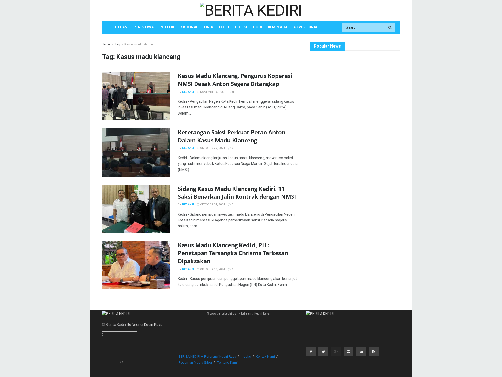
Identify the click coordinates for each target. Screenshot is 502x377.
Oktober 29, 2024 (212, 148)
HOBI (257, 27)
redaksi (188, 92)
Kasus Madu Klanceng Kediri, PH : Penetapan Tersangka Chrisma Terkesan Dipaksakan (233, 253)
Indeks (246, 356)
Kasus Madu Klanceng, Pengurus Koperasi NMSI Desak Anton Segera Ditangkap (235, 80)
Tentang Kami (227, 362)
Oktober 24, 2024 (212, 204)
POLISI (241, 27)
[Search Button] (390, 27)
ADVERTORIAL (306, 27)
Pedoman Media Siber (195, 362)
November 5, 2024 (212, 92)
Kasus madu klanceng (140, 44)
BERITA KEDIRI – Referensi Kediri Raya (207, 356)
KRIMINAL (189, 27)
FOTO (224, 27)
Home (106, 44)
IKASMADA (278, 27)
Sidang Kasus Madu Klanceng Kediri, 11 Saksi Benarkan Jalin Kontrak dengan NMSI (237, 193)
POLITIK (167, 27)
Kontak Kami (265, 356)
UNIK (208, 27)
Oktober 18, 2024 (212, 269)
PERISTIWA (143, 27)
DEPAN (121, 27)
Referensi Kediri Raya (144, 325)
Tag (117, 44)
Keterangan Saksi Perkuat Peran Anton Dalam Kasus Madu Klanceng (231, 136)
